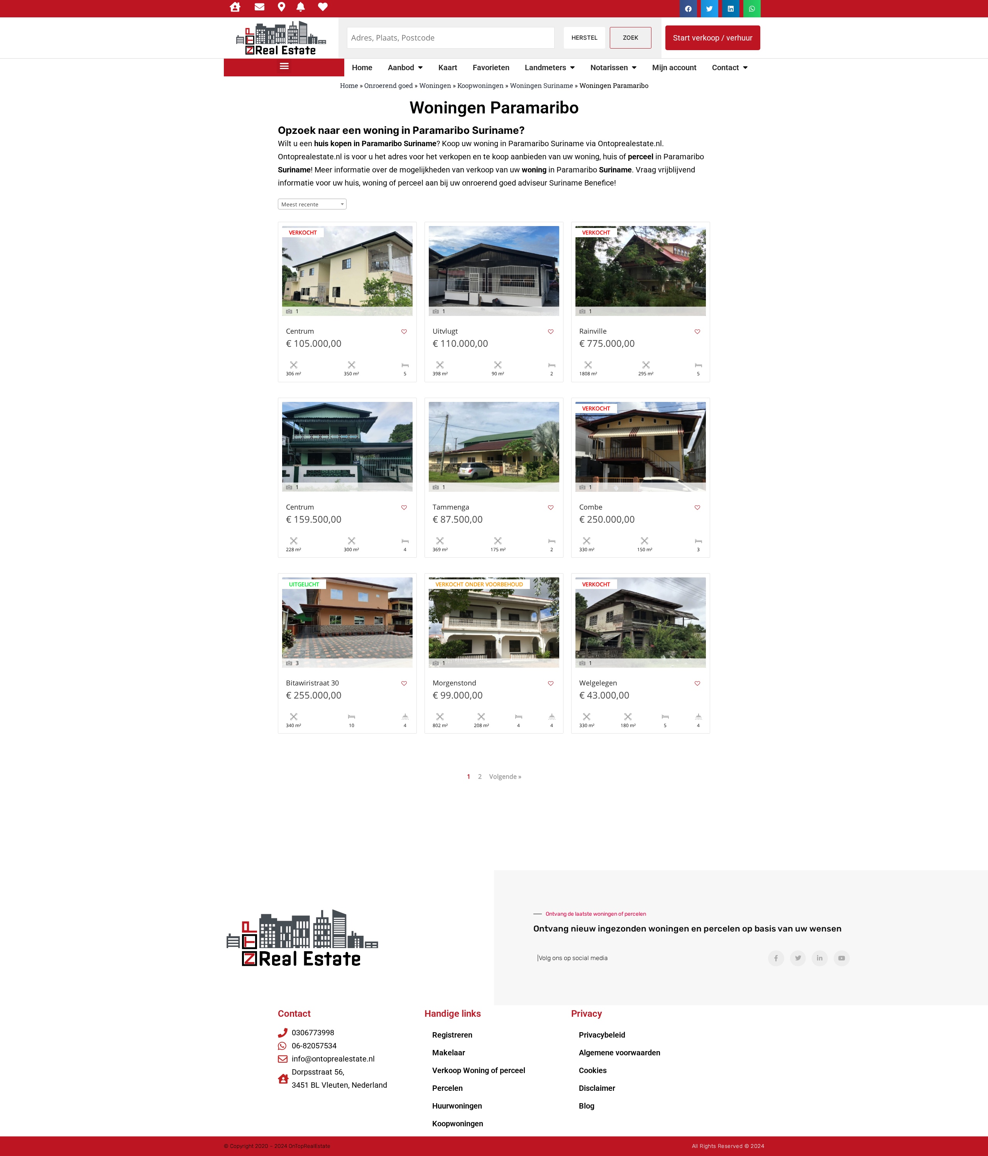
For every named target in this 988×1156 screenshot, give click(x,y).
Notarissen (609, 67)
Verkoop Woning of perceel (478, 1070)
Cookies (593, 1070)
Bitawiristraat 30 (312, 683)
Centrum (300, 331)
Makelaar (448, 1052)
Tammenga (451, 507)
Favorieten (491, 67)
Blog (586, 1105)
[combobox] (312, 204)
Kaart (447, 67)
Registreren (452, 1035)
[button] (688, 8)
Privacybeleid (602, 1035)
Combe (590, 507)
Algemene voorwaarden (619, 1052)
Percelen (447, 1088)
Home (362, 67)
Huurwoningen (457, 1105)
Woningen (435, 85)
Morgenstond (454, 683)
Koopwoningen (480, 85)
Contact (725, 67)
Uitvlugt (445, 331)
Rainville (593, 331)
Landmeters (545, 67)
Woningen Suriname (541, 85)
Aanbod (401, 67)
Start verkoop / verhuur (713, 37)
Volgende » (505, 776)
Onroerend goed (388, 85)
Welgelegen (598, 683)
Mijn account (674, 67)
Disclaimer (597, 1088)
